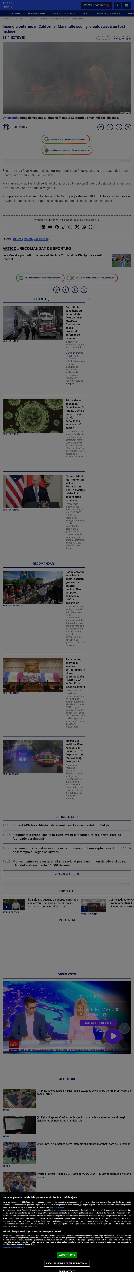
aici (103, 1218)
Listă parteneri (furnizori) (13, 1247)
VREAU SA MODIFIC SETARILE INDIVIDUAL (67, 1263)
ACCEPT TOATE (67, 1255)
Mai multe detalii (57, 1207)
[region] (67, 1232)
